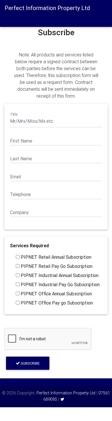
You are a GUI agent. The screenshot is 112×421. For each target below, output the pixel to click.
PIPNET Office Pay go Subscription (56, 303)
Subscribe (30, 363)
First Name (21, 141)
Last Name (21, 158)
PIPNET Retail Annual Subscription (55, 257)
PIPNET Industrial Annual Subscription (59, 275)
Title (14, 114)
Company (19, 212)
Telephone (20, 194)
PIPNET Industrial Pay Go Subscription (60, 284)
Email (15, 176)
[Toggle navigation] (12, 19)
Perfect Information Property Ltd (65, 393)
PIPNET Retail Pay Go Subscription (56, 266)
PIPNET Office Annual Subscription (56, 294)
